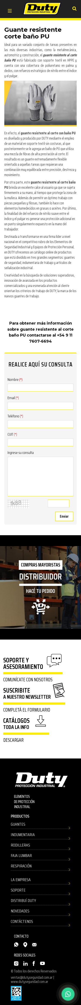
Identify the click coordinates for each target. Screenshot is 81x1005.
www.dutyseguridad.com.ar (29, 981)
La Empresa (21, 879)
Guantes (18, 824)
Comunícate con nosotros (27, 679)
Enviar (64, 516)
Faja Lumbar (21, 855)
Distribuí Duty (23, 900)
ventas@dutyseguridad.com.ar (31, 977)
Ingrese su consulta (21, 453)
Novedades (20, 910)
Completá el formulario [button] (26, 710)
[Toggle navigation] (9, 11)
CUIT (12, 434)
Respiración (21, 865)
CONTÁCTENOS (22, 921)
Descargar (13, 740)
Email (13, 398)
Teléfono (15, 416)
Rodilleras (20, 845)
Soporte (18, 890)
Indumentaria (23, 834)
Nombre (15, 380)
